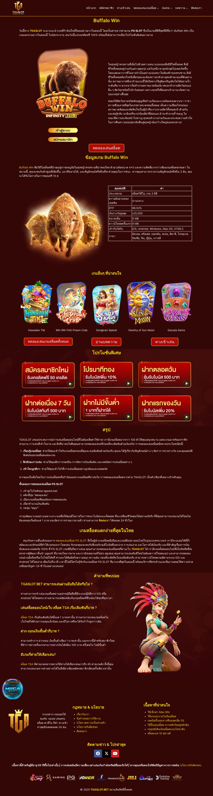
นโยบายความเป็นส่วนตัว (91, 722)
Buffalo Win (26, 167)
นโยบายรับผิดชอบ (87, 727)
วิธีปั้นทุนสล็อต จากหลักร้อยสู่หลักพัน (168, 724)
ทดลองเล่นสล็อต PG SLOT (71, 540)
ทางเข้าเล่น (123, 8)
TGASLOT (36, 30)
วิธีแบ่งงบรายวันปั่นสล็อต (162, 716)
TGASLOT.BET (100, 789)
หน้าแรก (91, 8)
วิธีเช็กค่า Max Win (159, 712)
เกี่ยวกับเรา (83, 714)
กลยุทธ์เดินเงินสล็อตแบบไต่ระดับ (166, 729)
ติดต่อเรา (196, 8)
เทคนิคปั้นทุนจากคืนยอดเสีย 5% (166, 720)
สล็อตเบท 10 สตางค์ (159, 733)
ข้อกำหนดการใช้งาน (89, 718)
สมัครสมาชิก (106, 8)
